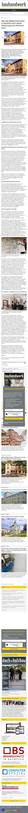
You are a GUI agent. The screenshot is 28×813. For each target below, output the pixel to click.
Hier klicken (15, 414)
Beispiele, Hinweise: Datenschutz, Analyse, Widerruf (13, 422)
